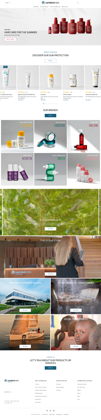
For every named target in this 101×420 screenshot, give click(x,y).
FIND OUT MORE (10, 39)
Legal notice (51, 414)
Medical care (65, 6)
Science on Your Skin (61, 380)
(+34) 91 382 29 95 (8, 403)
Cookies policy (59, 414)
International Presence (82, 384)
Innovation (58, 390)
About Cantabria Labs (55, 6)
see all (50, 115)
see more (75, 310)
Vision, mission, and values (40, 387)
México (78, 396)
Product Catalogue (60, 387)
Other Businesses (38, 393)
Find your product (44, 6)
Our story (37, 384)
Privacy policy (45, 414)
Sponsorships (38, 399)
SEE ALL (50, 60)
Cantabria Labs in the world (84, 380)
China (78, 399)
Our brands (36, 6)
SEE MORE (50, 228)
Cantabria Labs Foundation (40, 390)
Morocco (79, 393)
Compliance (66, 414)
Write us (50, 367)
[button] (48, 43)
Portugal (79, 390)
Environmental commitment (41, 396)
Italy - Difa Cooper (81, 387)
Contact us (7, 392)
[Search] (78, 2)
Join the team (38, 402)
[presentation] (3, 22)
